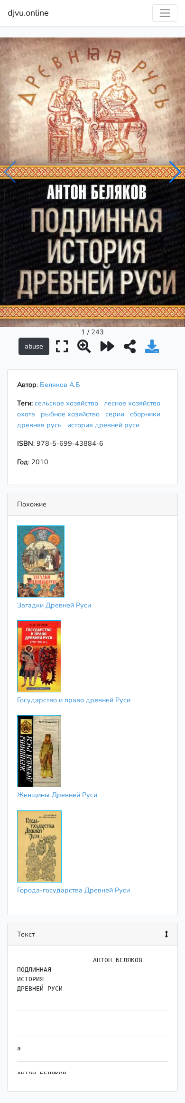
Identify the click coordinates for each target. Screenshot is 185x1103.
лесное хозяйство (134, 403)
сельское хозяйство (68, 403)
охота (28, 414)
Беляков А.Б (60, 384)
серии (116, 414)
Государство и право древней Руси (73, 700)
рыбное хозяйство (72, 414)
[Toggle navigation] (164, 13)
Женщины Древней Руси (57, 795)
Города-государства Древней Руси (73, 890)
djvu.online (28, 12)
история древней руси (105, 425)
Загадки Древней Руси (54, 605)
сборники (147, 414)
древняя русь (41, 425)
